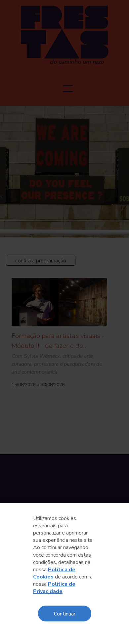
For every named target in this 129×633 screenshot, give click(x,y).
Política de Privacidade (54, 587)
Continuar (64, 613)
